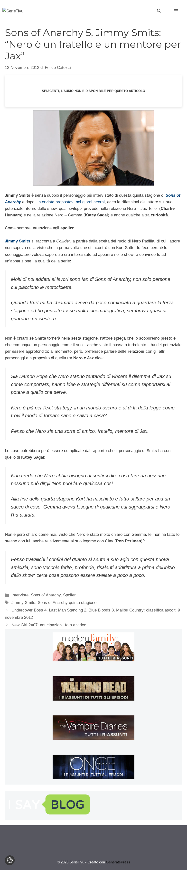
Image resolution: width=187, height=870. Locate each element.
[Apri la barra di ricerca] (159, 11)
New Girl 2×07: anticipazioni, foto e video (48, 625)
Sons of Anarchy (46, 595)
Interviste (19, 595)
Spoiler (69, 595)
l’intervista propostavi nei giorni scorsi (70, 202)
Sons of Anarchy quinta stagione (67, 602)
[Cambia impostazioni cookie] (10, 860)
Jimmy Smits (23, 602)
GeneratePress (118, 862)
